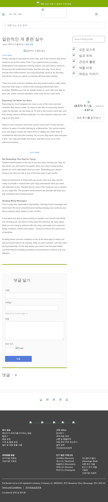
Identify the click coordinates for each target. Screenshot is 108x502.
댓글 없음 (29, 44)
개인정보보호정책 (64, 448)
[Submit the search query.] (5, 25)
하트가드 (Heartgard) (65, 470)
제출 (18, 359)
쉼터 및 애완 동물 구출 (12, 445)
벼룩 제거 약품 (88, 464)
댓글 (7, 319)
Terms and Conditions (12, 487)
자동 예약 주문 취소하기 (66, 442)
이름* (7, 290)
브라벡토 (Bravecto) (65, 458)
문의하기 (60, 433)
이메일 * (8, 302)
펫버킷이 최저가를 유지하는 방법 (16, 433)
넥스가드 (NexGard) (65, 461)
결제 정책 (60, 445)
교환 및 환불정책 (63, 439)
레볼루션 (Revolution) (65, 464)
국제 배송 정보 (62, 436)
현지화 (23, 492)
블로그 (5, 436)
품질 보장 (6, 439)
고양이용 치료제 (9, 461)
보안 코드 (9, 344)
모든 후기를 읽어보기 (89, 117)
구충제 (85, 470)
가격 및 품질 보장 (10, 442)
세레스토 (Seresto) (64, 467)
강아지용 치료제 (9, 458)
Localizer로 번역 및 (10, 492)
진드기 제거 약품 (89, 467)
